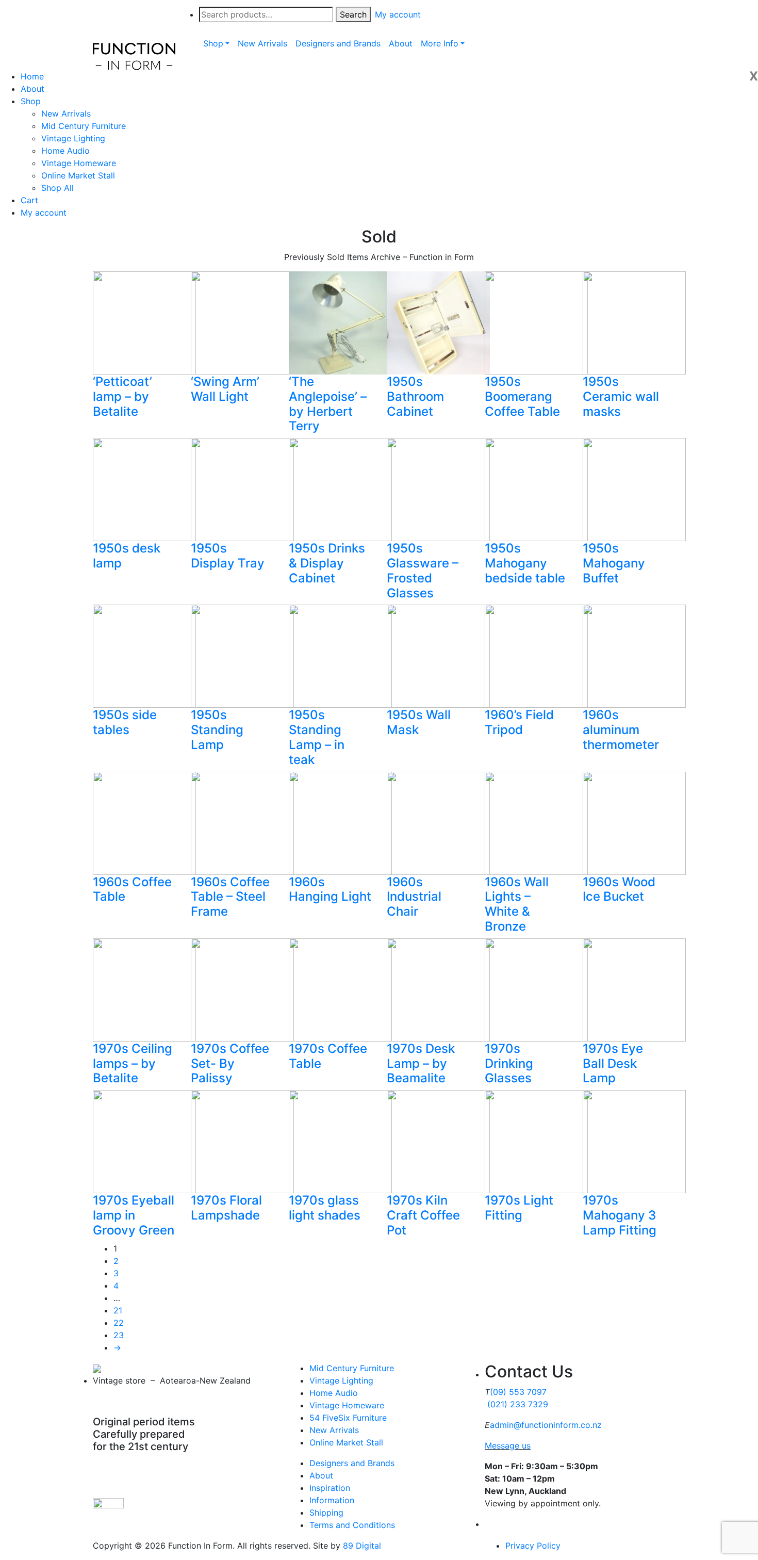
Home (32, 76)
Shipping (326, 1512)
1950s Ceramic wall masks (621, 396)
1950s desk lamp (126, 556)
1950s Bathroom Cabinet (415, 396)
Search (353, 14)
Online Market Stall (78, 175)
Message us (508, 1445)
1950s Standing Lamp (217, 729)
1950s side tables (125, 722)
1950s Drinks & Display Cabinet (327, 563)
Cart (29, 200)
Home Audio (65, 150)
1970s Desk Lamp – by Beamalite (421, 1063)
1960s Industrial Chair (414, 896)
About (32, 89)
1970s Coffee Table (328, 1056)
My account (44, 212)
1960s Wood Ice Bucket (619, 889)
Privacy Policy (533, 1545)
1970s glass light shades (324, 1208)
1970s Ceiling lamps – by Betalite (132, 1063)
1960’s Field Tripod (519, 722)
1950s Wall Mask (419, 722)
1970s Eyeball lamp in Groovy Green (133, 1215)
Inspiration (329, 1488)
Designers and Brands (351, 1463)
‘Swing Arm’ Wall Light (225, 389)
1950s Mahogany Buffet (614, 563)
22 (118, 1323)
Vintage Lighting (73, 138)
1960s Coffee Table (132, 889)
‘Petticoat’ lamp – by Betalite (122, 396)
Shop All (57, 188)
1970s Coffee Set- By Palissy (230, 1063)
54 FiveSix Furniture (348, 1417)
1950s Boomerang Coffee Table (522, 396)
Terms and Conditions (352, 1525)
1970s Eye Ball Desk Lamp (613, 1063)
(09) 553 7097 (518, 1392)
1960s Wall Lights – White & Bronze (517, 904)
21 (117, 1310)
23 (118, 1335)
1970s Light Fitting (519, 1208)
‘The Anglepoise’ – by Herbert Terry (328, 403)
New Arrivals (66, 113)
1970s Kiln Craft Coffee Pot (423, 1215)
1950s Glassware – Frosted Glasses (422, 570)
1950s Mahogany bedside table (525, 563)
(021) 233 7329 (517, 1404)
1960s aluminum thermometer (621, 729)
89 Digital (362, 1545)
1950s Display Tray (228, 556)
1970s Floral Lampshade (226, 1208)
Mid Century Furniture (83, 126)
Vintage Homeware (78, 163)
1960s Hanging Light (330, 889)
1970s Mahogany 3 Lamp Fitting (619, 1215)
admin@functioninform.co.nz (546, 1425)
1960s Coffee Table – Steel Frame (230, 896)
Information (331, 1500)
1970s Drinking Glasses (509, 1063)
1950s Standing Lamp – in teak (316, 737)
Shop (31, 101)
